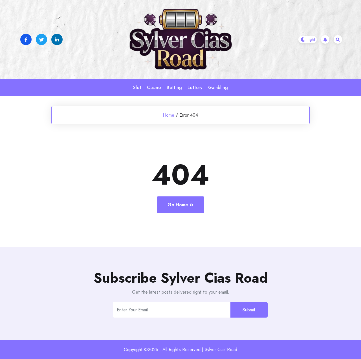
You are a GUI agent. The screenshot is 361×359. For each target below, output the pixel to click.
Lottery (195, 87)
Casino (154, 87)
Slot (137, 87)
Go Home (178, 204)
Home (168, 115)
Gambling (218, 87)
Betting (174, 87)
